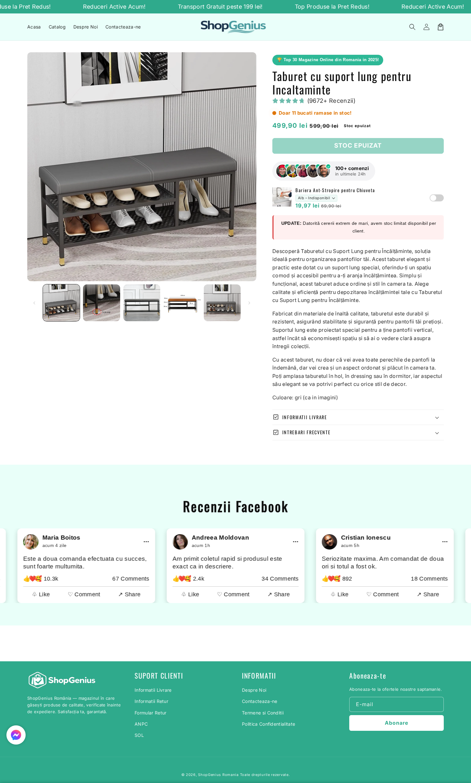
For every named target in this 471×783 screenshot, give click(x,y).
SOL (139, 735)
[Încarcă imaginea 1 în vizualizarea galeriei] (61, 302)
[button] (412, 27)
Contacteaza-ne (259, 701)
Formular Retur (150, 712)
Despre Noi (254, 690)
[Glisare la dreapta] (249, 303)
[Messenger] (16, 735)
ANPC (141, 724)
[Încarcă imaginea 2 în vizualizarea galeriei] (101, 302)
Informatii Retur (151, 701)
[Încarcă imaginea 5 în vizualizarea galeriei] (222, 302)
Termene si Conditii (263, 712)
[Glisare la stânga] (34, 303)
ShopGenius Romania (218, 774)
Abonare (396, 723)
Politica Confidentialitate (268, 724)
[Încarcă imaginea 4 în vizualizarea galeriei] (181, 302)
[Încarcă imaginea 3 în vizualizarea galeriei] (141, 302)
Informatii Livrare (153, 690)
